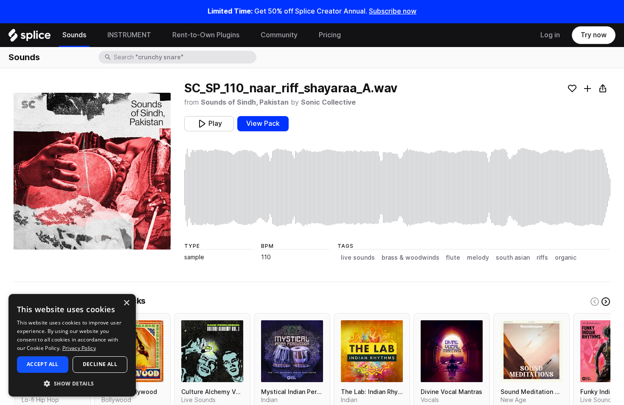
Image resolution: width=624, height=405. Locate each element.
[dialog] (72, 345)
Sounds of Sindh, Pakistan (245, 102)
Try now (594, 35)
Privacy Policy (79, 348)
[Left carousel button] (594, 301)
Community (279, 35)
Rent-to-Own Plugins (205, 35)
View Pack (263, 123)
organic (565, 257)
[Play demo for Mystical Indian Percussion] (292, 351)
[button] (72, 383)
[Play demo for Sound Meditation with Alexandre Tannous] (531, 351)
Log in (550, 35)
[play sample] (397, 187)
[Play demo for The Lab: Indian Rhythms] (372, 351)
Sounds (74, 35)
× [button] (126, 303)
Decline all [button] (100, 364)
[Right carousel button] (605, 301)
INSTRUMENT (129, 35)
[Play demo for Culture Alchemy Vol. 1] (212, 351)
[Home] (29, 37)
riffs (542, 257)
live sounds (358, 257)
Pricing (330, 35)
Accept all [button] (43, 364)
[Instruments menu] (157, 35)
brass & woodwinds (410, 257)
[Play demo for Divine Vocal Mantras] (451, 351)
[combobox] (184, 57)
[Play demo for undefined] (92, 171)
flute (453, 257)
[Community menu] (304, 35)
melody (478, 257)
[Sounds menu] (93, 35)
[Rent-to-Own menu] (246, 35)
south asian (513, 257)
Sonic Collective (328, 102)
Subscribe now (392, 11)
